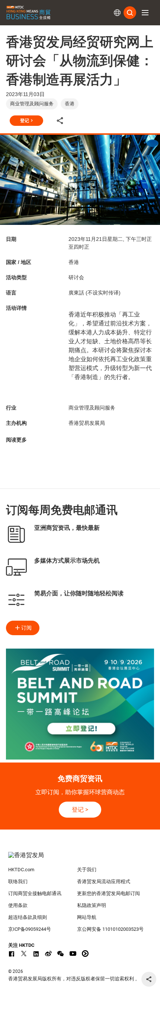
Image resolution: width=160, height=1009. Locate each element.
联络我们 (18, 881)
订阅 (26, 628)
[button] (145, 13)
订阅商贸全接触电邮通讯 (34, 893)
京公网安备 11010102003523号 (110, 929)
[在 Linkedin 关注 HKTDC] (36, 953)
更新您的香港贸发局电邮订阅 (108, 893)
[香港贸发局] (80, 859)
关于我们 (86, 869)
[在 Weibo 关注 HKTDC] (48, 953)
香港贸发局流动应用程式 (103, 881)
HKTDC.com (21, 869)
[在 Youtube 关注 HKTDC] (73, 953)
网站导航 (86, 917)
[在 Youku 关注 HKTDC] (85, 953)
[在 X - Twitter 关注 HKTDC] (23, 953)
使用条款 (18, 905)
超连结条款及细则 (27, 917)
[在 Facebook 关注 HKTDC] (11, 953)
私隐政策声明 (91, 905)
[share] (148, 979)
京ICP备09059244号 (29, 929)
